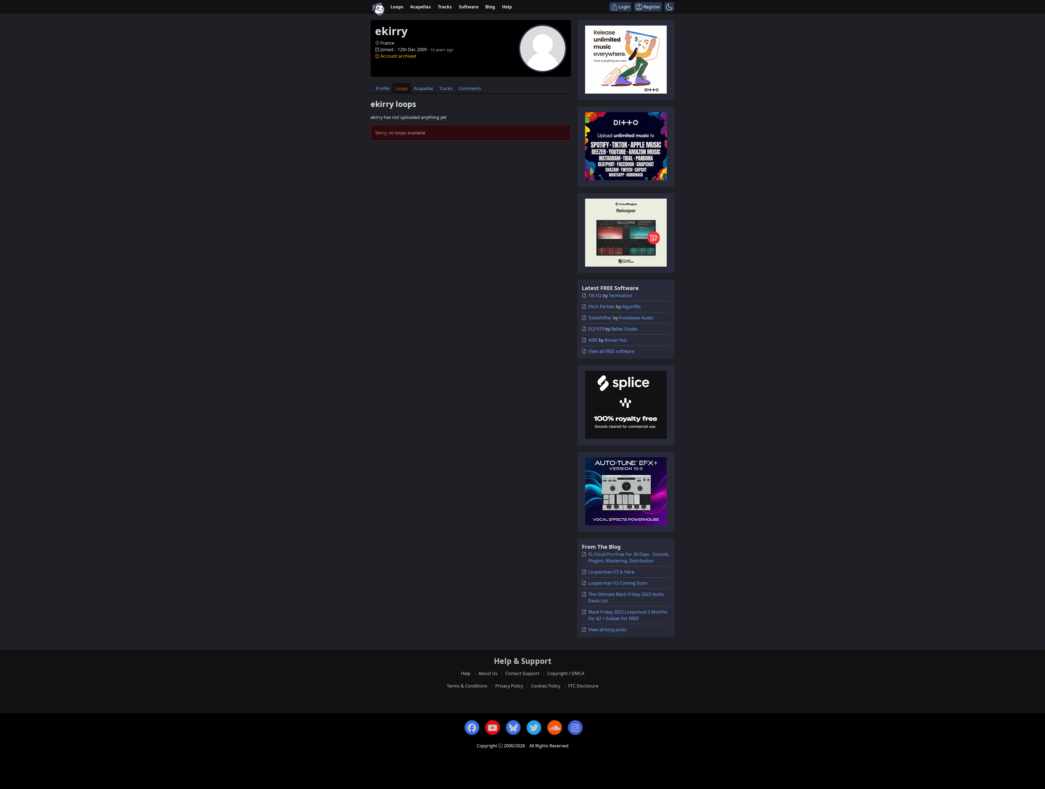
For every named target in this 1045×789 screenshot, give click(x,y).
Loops (397, 7)
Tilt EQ (595, 295)
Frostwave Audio (636, 318)
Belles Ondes (624, 329)
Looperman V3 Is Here (611, 572)
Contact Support (522, 673)
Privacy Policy (509, 686)
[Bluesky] (513, 727)
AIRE (593, 340)
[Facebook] (472, 727)
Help (507, 7)
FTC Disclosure (583, 686)
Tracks (445, 7)
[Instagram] (575, 727)
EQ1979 (596, 329)
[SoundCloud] (554, 727)
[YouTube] (492, 727)
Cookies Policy (545, 686)
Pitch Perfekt (601, 307)
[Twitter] (534, 727)
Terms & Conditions (467, 686)
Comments (470, 88)
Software (468, 7)
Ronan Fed (615, 340)
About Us (487, 673)
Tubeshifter (600, 318)
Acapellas (420, 7)
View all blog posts (607, 630)
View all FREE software (611, 351)
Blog (490, 7)
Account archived (398, 56)
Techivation (620, 295)
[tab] (382, 88)
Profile (382, 88)
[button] (669, 7)
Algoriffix (631, 307)
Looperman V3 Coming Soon (617, 583)
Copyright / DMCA (565, 673)
